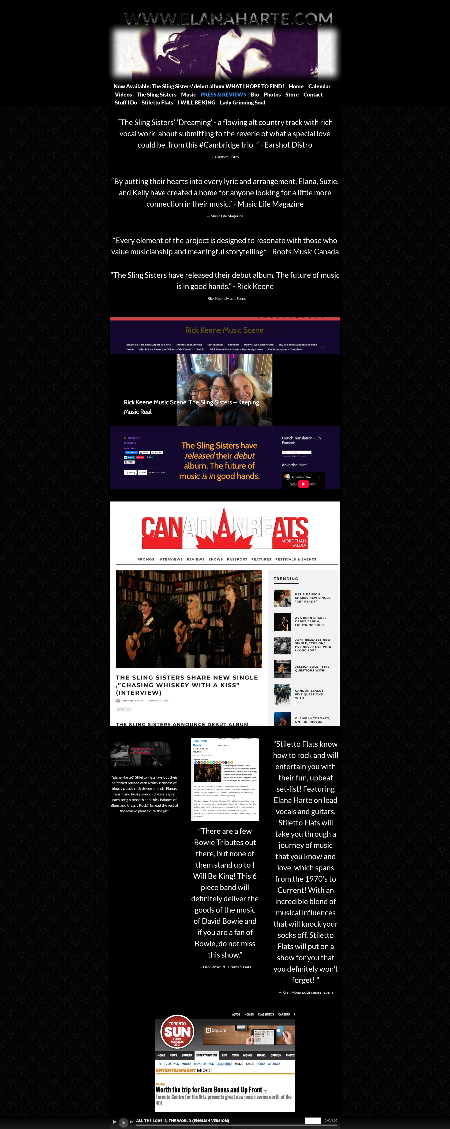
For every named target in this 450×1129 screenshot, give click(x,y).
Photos (272, 94)
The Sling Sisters (156, 94)
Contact (313, 94)
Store (292, 94)
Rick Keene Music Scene (227, 298)
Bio (255, 94)
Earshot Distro (227, 157)
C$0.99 (313, 1120)
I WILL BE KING (196, 102)
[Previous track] (115, 1122)
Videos (123, 94)
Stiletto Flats (157, 102)
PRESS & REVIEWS (223, 94)
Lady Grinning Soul (242, 102)
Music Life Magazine (226, 216)
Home (296, 86)
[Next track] (132, 1122)
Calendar (319, 86)
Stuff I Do (126, 102)
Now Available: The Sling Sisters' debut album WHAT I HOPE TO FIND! (199, 86)
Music (188, 94)
